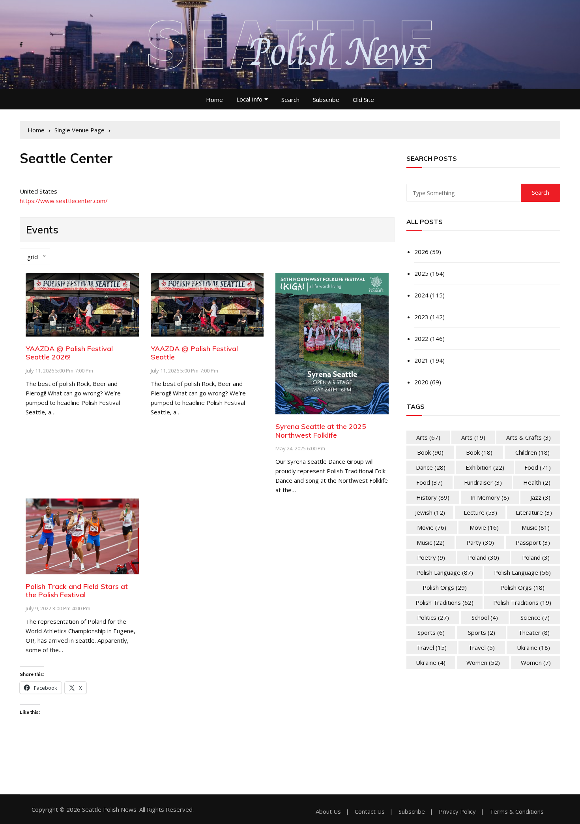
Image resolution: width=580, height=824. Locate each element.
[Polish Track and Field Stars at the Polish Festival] (82, 536)
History (432, 497)
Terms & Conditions (517, 812)
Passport (533, 542)
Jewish (430, 512)
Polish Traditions (444, 602)
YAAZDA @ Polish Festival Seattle (194, 353)
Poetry (431, 557)
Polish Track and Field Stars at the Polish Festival (77, 591)
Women (483, 662)
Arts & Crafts (528, 437)
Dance (430, 467)
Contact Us (370, 812)
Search (290, 99)
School (484, 617)
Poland (483, 557)
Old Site (363, 99)
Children (532, 452)
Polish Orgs (445, 587)
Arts (428, 437)
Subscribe (326, 99)
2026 (421, 252)
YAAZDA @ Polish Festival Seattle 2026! (69, 353)
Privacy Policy (457, 812)
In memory (489, 497)
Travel (432, 647)
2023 (421, 317)
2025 (421, 273)
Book (430, 452)
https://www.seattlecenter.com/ (64, 201)
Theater (534, 632)
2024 (421, 295)
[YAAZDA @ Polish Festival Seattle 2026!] (82, 304)
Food (537, 467)
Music (536, 527)
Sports (431, 632)
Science (535, 617)
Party (480, 542)
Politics (433, 617)
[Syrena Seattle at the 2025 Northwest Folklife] (332, 343)
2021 (421, 360)
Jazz (540, 497)
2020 (421, 382)
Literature (534, 512)
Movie (431, 527)
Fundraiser (483, 482)
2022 (421, 338)
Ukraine (533, 647)
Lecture (480, 512)
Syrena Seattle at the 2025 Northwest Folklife (320, 431)
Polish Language (444, 572)
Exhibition (485, 467)
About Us (328, 812)
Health (536, 482)
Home (214, 99)
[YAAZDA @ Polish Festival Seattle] (207, 304)
